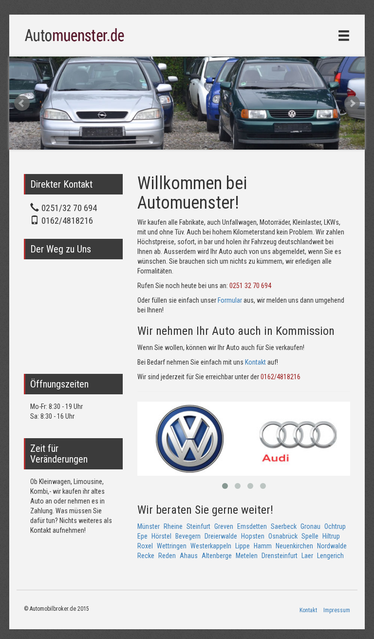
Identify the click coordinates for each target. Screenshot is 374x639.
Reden (167, 556)
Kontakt (255, 362)
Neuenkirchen (294, 546)
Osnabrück (283, 536)
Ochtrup (335, 526)
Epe (142, 536)
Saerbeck (284, 526)
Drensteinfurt (280, 556)
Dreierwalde (221, 536)
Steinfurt (198, 526)
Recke (145, 556)
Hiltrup (331, 536)
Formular (230, 300)
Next (352, 103)
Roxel (145, 546)
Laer (307, 556)
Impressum (336, 610)
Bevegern (188, 536)
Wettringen (172, 546)
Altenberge (217, 556)
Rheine (173, 526)
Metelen (247, 556)
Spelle (309, 536)
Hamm (263, 546)
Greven (223, 526)
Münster (148, 526)
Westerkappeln (210, 546)
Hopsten (252, 536)
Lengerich (330, 556)
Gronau (310, 526)
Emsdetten (252, 526)
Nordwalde (332, 546)
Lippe (242, 546)
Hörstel (161, 536)
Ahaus (189, 556)
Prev (22, 103)
